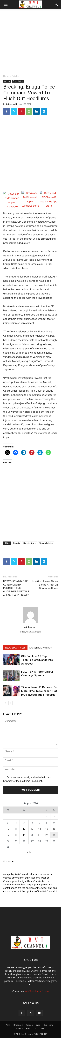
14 (39, 828)
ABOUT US (30, 1028)
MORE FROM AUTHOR (40, 647)
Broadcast (18, 1025)
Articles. (15, 76)
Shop (38, 1025)
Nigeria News (29, 543)
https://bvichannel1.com (30, 632)
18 (16, 834)
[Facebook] (6, 111)
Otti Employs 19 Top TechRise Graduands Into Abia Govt (37, 659)
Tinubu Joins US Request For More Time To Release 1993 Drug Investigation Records (39, 691)
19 (24, 834)
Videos (29, 1025)
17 (8, 834)
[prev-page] (5, 703)
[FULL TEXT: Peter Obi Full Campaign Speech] (11, 675)
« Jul (29, 852)
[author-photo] (30, 622)
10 (8, 828)
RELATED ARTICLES (15, 647)
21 (39, 834)
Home (6, 76)
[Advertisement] (30, 40)
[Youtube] (39, 1013)
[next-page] (10, 703)
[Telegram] (44, 111)
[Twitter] (14, 111)
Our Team (48, 1025)
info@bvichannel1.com (37, 991)
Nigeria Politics (46, 543)
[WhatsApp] (29, 111)
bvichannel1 (11, 104)
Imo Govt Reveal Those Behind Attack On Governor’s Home (45, 585)
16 (54, 828)
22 (46, 834)
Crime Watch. (18, 81)
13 (32, 828)
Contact (42, 1028)
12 (24, 828)
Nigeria (16, 543)
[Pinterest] (21, 111)
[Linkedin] (36, 111)
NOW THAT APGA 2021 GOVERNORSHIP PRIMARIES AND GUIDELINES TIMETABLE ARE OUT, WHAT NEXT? (16, 588)
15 (46, 828)
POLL (8, 1025)
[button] (5, 4)
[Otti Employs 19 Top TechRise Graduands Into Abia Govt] (11, 660)
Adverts (19, 1028)
